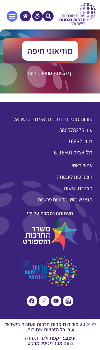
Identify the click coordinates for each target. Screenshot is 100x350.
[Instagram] (44, 301)
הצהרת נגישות (78, 188)
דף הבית (65, 73)
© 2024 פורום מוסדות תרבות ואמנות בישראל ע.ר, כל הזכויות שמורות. (50, 327)
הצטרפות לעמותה (74, 176)
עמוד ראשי (82, 165)
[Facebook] (32, 301)
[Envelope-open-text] (68, 301)
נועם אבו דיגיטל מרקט (50, 343)
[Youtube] (56, 301)
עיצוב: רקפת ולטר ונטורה (50, 337)
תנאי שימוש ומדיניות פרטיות (65, 199)
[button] (48, 16)
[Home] (25, 16)
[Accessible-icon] (37, 16)
